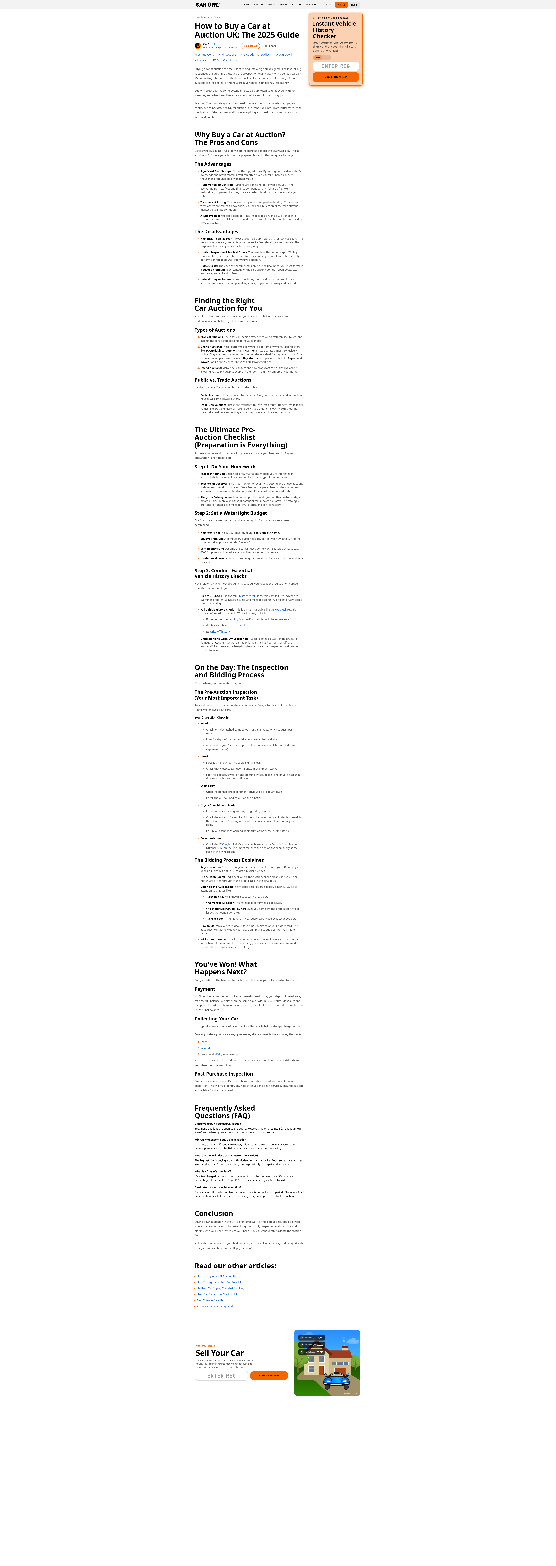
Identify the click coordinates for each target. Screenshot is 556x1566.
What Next (202, 60)
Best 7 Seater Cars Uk (210, 1300)
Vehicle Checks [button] (252, 4)
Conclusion (230, 60)
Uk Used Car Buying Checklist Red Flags (221, 1288)
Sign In (354, 4)
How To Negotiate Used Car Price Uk (219, 1282)
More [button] (324, 4)
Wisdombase (203, 16)
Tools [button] (295, 4)
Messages (311, 4)
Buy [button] (270, 4)
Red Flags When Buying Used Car (217, 1306)
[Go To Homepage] (208, 4)
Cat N (275, 638)
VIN (326, 57)
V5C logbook (227, 844)
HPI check (280, 609)
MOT (217, 1054)
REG (318, 57)
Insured (205, 1048)
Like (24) (253, 45)
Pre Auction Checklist (255, 54)
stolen (244, 625)
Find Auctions (227, 54)
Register (341, 4)
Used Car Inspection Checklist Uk (217, 1294)
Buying (217, 16)
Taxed (204, 1042)
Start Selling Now (269, 1375)
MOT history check (244, 596)
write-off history (220, 631)
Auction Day (282, 54)
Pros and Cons (204, 54)
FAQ (216, 60)
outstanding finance (235, 619)
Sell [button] (282, 4)
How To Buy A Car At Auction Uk (216, 1276)
